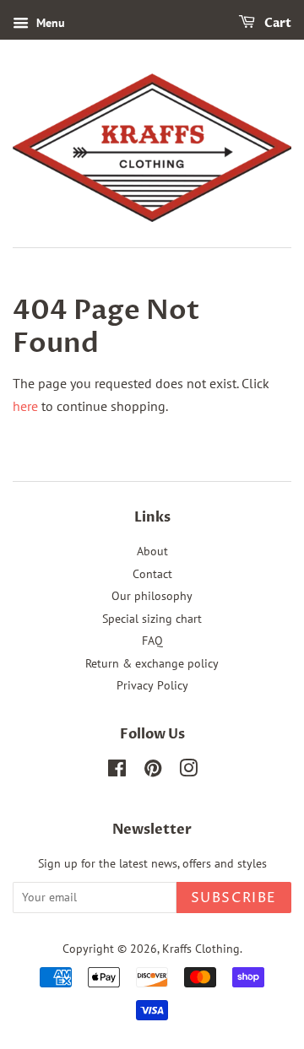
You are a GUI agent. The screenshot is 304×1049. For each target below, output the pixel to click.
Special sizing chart (152, 618)
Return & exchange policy (152, 663)
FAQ (152, 640)
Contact (152, 573)
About (152, 551)
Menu (49, 22)
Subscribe (234, 898)
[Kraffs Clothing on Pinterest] (153, 771)
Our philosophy (152, 595)
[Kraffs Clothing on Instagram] (188, 771)
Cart (276, 23)
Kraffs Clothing (201, 948)
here (25, 405)
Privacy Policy (152, 685)
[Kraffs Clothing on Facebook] (117, 771)
